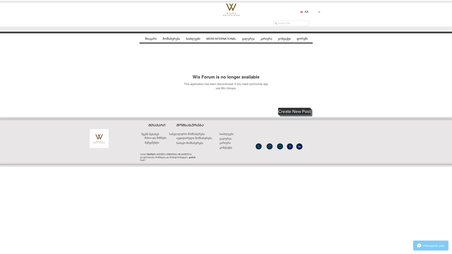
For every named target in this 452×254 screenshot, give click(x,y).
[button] (294, 111)
